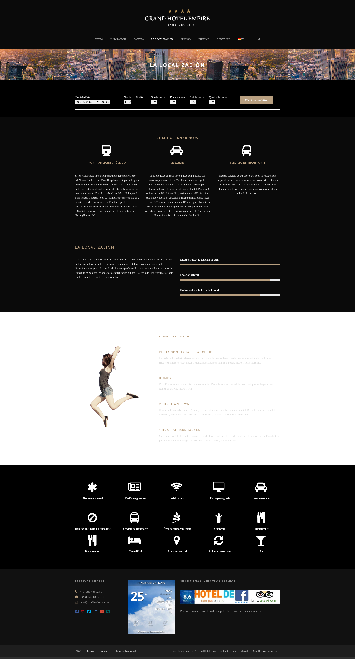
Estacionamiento (262, 498)
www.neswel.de (270, 651)
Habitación (118, 39)
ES (242, 39)
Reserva (186, 39)
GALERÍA (138, 39)
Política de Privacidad (125, 651)
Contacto (223, 39)
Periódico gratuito (135, 498)
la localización (162, 39)
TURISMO (203, 39)
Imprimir (104, 651)
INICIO (99, 39)
